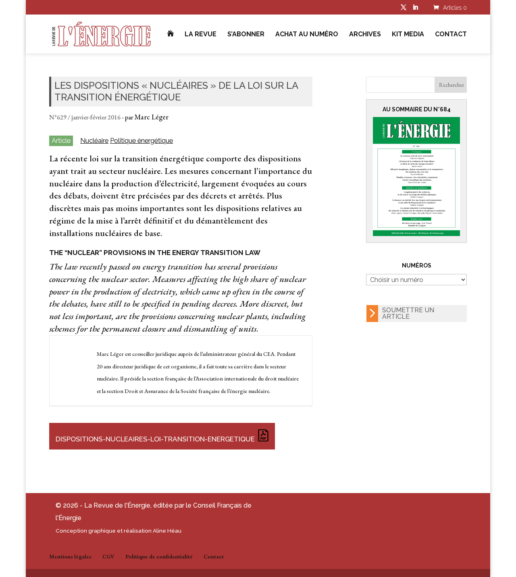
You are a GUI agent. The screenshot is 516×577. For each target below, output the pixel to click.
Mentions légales (70, 556)
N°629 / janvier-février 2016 (85, 117)
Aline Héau (167, 530)
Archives (365, 34)
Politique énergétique (141, 140)
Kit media (408, 34)
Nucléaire (94, 140)
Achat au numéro (306, 34)
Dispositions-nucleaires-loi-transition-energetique (155, 439)
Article (61, 140)
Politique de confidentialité (159, 556)
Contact (451, 34)
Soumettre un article (408, 313)
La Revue (200, 34)
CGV (108, 556)
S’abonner (245, 34)
